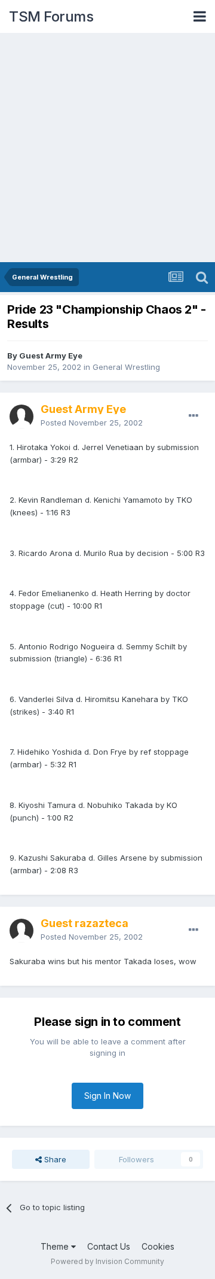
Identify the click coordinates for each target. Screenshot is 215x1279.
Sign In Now (107, 1095)
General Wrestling (126, 367)
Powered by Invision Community (107, 1261)
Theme (56, 1246)
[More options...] (193, 416)
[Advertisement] (107, 148)
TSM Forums (51, 16)
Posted (92, 422)
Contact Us (108, 1246)
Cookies (158, 1246)
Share (54, 1159)
